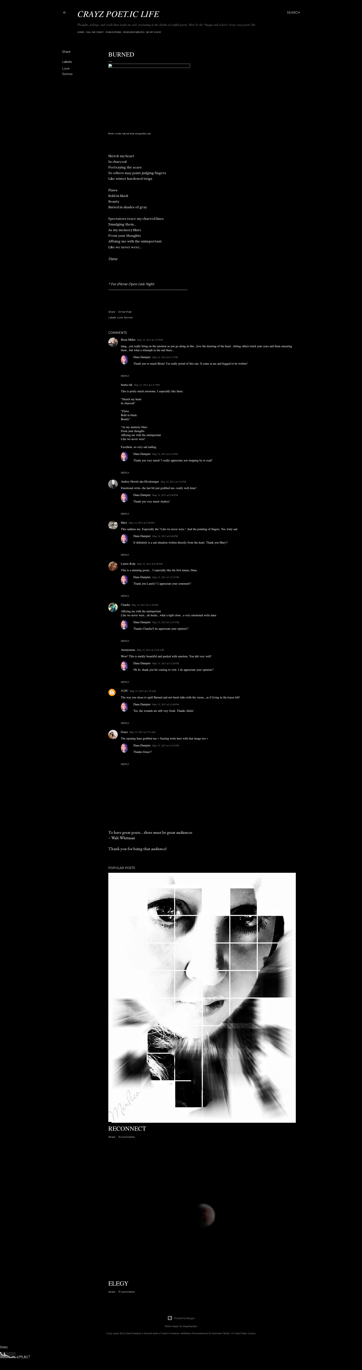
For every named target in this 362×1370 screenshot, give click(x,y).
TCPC (124, 691)
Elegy (118, 1283)
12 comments (126, 1136)
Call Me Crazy (95, 32)
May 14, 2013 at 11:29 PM (145, 604)
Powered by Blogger (184, 1318)
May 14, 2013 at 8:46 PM (165, 495)
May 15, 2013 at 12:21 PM (165, 577)
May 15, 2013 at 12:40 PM (165, 704)
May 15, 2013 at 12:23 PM (165, 622)
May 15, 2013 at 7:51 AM (142, 732)
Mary (124, 522)
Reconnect (127, 1128)
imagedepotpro (190, 1326)
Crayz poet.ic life (118, 13)
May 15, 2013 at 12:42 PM (165, 745)
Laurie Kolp (128, 564)
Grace (124, 732)
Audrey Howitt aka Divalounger (140, 481)
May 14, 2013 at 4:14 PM (165, 454)
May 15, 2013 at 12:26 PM (165, 663)
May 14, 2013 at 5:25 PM (173, 481)
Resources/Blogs (133, 32)
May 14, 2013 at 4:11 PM (165, 357)
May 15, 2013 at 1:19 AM (143, 691)
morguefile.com (143, 133)
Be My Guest (153, 32)
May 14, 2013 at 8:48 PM (165, 536)
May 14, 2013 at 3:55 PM (150, 339)
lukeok (125, 133)
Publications (113, 32)
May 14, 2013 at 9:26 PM (150, 563)
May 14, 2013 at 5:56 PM (141, 522)
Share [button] (66, 52)
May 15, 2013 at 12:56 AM (150, 649)
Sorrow (67, 74)
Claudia (125, 605)
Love (66, 68)
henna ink (126, 385)
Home (80, 32)
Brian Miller (128, 340)
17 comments (126, 1291)
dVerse (122, 284)
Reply (125, 375)
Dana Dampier (142, 357)
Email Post (125, 311)
